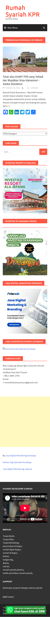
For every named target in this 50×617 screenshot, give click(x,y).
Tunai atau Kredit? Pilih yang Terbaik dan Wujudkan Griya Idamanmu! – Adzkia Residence (23, 80)
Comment (34, 88)
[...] (8, 105)
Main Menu (13, 27)
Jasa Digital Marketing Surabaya (21, 455)
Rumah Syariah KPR (23, 11)
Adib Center (8, 596)
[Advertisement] (25, 421)
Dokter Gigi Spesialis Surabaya (17, 462)
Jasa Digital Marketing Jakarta (17, 469)
